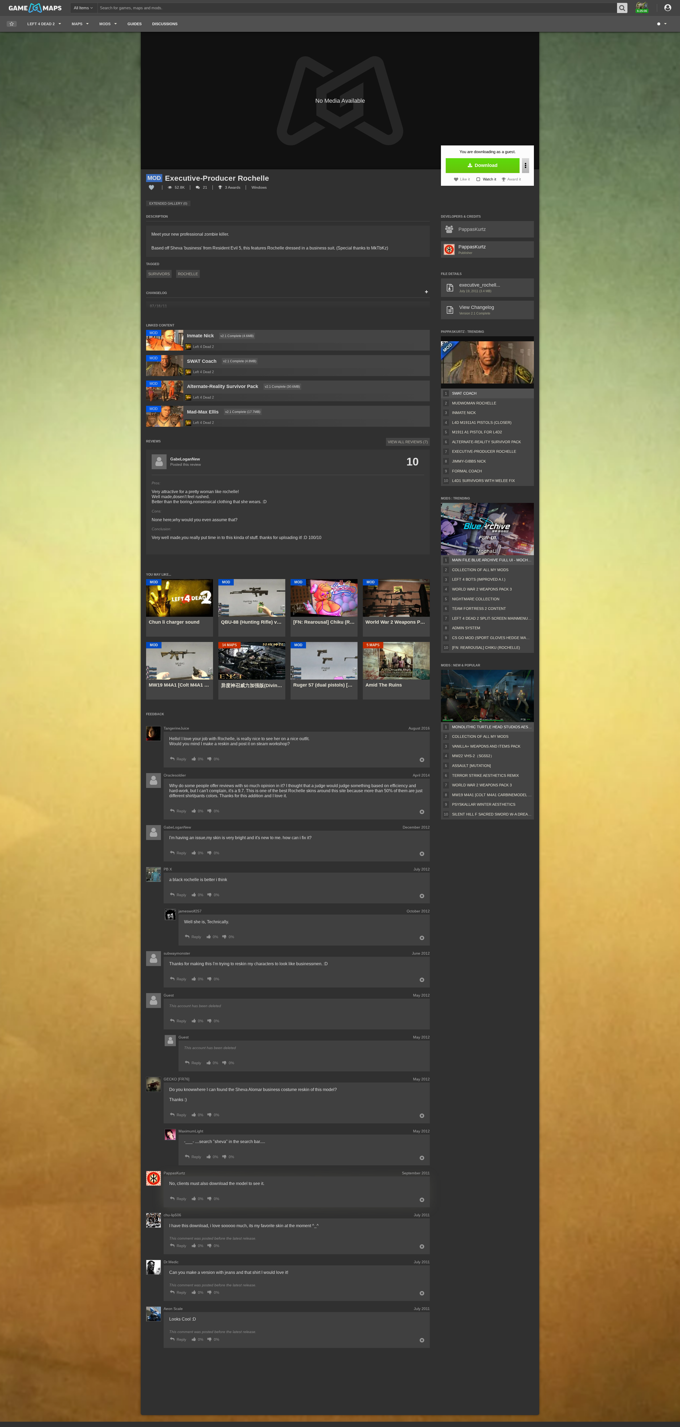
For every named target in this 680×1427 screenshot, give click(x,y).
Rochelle (188, 274)
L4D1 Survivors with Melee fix (483, 480)
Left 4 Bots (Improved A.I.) (478, 579)
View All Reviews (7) (408, 442)
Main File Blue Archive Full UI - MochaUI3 (492, 560)
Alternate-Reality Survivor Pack (486, 442)
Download (485, 165)
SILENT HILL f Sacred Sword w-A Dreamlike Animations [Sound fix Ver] (492, 814)
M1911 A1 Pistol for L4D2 (477, 432)
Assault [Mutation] (471, 766)
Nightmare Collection (475, 599)
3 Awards (232, 187)
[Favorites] (12, 24)
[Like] (151, 187)
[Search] (622, 8)
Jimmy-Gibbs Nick (469, 461)
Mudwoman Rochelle (474, 403)
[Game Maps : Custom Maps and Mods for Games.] (35, 8)
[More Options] (525, 165)
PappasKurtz (472, 246)
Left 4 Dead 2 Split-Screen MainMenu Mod (492, 618)
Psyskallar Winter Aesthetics (483, 804)
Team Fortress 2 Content (479, 608)
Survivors (159, 274)
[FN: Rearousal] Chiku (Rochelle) (486, 647)
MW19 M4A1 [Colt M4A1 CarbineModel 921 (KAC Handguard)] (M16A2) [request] (492, 795)
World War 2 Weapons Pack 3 (482, 589)
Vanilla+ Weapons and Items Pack (486, 746)
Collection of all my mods (480, 570)
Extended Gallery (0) (168, 203)
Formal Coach (467, 471)
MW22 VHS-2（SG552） (473, 756)
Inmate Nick (464, 413)
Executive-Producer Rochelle (484, 451)
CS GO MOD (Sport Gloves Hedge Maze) (492, 638)
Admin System (466, 628)
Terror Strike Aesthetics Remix (485, 775)
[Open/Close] (426, 292)
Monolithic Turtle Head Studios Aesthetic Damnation (492, 727)
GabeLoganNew (185, 459)
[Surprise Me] (661, 24)
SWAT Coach (464, 393)
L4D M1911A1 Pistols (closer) (482, 422)
